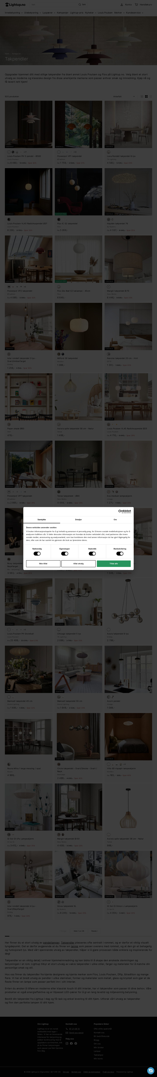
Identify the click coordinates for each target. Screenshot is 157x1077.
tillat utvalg (78, 564)
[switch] (64, 554)
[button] (150, 1070)
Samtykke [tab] (42, 520)
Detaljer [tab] (78, 520)
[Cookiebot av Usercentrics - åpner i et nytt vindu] (120, 511)
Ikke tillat (43, 564)
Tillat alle (114, 564)
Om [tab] (115, 520)
